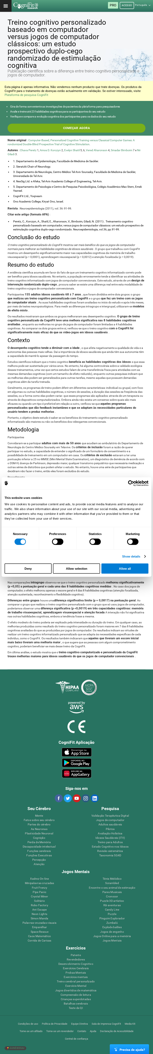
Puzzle (112, 914)
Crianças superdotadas (76, 999)
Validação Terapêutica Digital (110, 815)
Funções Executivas (39, 855)
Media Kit (130, 1023)
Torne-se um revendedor (60, 1031)
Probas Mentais (76, 972)
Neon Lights (39, 914)
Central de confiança (76, 1038)
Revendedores (76, 959)
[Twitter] (67, 798)
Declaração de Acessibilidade (116, 1031)
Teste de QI (76, 1008)
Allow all (125, 568)
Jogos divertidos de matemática (75, 990)
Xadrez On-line (39, 878)
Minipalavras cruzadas (39, 883)
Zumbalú (112, 922)
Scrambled (112, 883)
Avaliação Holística (110, 833)
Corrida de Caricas (39, 940)
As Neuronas (39, 829)
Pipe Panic (39, 892)
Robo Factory (39, 905)
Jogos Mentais (112, 940)
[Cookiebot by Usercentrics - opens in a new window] (131, 483)
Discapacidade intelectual (39, 846)
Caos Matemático (39, 936)
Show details (131, 556)
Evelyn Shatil (72, 150)
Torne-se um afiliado (31, 1031)
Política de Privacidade (54, 1023)
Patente (76, 955)
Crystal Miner (39, 896)
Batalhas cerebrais (76, 1003)
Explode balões (112, 927)
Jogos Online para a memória (112, 936)
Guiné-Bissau (16, 1048)
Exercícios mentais (76, 977)
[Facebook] (58, 798)
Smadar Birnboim (122, 150)
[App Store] (76, 752)
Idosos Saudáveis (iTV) (110, 837)
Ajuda (93, 1031)
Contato (81, 1031)
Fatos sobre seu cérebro (39, 820)
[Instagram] (85, 798)
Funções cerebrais (39, 851)
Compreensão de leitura (76, 994)
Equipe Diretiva (79, 1023)
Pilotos (110, 829)
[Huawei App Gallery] (76, 773)
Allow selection (76, 568)
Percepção (39, 859)
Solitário (39, 900)
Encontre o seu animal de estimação (112, 887)
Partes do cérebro (39, 824)
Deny (28, 568)
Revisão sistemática (110, 851)
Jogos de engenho (112, 931)
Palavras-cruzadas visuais (39, 922)
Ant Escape (39, 909)
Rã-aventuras (112, 905)
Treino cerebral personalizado (76, 981)
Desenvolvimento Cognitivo (75, 963)
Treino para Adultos (110, 842)
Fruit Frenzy (39, 887)
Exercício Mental (75, 985)
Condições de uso (28, 1023)
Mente (39, 815)
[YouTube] (76, 798)
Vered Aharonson (97, 150)
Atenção (39, 864)
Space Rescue (39, 931)
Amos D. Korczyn (50, 150)
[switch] (57, 542)
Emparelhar (39, 927)
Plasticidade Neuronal (39, 833)
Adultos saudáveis (110, 824)
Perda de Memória (39, 842)
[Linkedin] (94, 798)
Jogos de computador (110, 820)
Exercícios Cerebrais (76, 968)
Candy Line (112, 909)
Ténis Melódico (112, 878)
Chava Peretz (28, 150)
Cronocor (112, 896)
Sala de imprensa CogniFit (106, 1023)
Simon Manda (39, 918)
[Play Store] (76, 762)
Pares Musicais (112, 892)
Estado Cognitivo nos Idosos (110, 846)
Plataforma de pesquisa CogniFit (26, 95)
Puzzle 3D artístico (112, 900)
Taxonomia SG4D (110, 855)
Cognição (39, 837)
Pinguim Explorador (112, 918)
